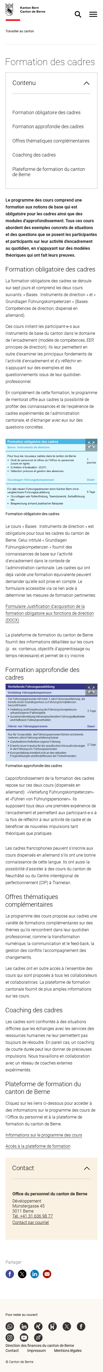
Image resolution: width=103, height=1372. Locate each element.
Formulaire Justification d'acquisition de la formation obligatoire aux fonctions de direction (50, 610)
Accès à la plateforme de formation (38, 1146)
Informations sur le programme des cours (44, 1135)
